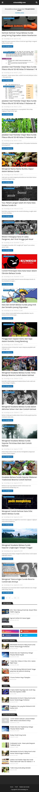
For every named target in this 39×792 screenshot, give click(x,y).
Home (11, 787)
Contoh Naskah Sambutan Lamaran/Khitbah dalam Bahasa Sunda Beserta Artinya (22, 719)
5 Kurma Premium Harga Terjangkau (20, 677)
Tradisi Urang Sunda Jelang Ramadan (20, 768)
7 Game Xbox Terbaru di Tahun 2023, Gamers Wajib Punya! (23, 662)
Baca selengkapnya (7, 46)
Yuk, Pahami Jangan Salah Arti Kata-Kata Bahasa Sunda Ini (18, 204)
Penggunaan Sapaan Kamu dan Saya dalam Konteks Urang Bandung (17, 340)
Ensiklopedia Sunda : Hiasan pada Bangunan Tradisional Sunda (22, 744)
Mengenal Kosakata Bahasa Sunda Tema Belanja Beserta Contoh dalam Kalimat (18, 374)
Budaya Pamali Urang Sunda (18, 735)
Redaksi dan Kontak (24, 787)
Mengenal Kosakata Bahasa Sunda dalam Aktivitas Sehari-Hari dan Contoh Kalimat (19, 408)
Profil (16, 787)
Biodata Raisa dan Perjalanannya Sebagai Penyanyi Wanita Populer (21, 653)
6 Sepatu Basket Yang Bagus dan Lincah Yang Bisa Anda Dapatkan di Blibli (22, 690)
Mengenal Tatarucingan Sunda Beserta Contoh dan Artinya (18, 580)
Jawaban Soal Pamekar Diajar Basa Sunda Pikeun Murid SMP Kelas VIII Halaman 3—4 (22, 760)
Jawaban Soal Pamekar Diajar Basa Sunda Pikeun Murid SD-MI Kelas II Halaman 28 (19, 136)
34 (15, 598)
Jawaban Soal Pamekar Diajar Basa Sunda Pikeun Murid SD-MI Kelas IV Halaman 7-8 (19, 68)
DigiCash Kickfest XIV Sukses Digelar (20, 618)
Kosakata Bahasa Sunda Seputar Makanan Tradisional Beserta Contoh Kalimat (19, 478)
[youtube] (28, 631)
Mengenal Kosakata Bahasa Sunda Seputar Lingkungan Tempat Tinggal (17, 546)
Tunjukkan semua (19, 12)
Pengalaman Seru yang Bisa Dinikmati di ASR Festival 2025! (22, 707)
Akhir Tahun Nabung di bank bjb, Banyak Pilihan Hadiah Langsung (23, 611)
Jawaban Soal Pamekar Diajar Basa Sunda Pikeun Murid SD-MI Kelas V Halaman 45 (19, 102)
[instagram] (10, 631)
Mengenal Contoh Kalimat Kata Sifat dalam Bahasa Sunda (17, 512)
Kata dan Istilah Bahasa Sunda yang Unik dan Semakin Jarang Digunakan (19, 306)
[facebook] (10, 635)
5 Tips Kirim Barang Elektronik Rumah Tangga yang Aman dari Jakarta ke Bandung (23, 670)
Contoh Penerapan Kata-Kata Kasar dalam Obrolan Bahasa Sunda (19, 272)
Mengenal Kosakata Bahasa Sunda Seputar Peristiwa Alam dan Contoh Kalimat (17, 443)
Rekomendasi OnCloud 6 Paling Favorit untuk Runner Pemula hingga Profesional (22, 645)
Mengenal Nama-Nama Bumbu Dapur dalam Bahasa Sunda (18, 170)
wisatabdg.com (8, 38)
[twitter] (28, 635)
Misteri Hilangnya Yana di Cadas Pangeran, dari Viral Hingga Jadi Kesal (17, 238)
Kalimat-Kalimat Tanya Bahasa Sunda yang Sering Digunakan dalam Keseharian (19, 34)
